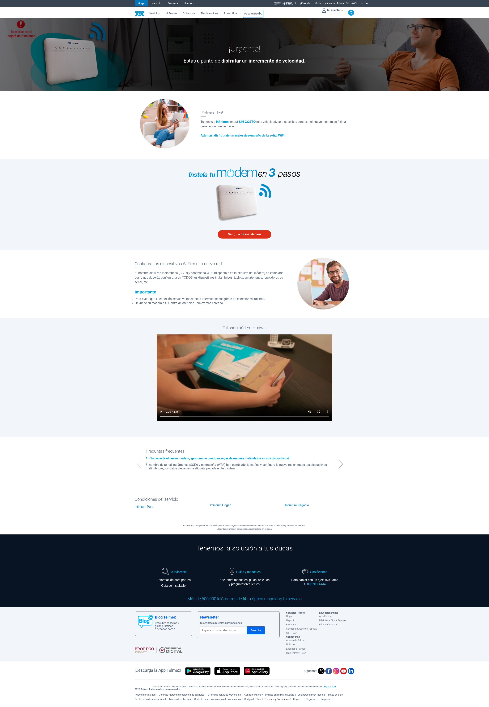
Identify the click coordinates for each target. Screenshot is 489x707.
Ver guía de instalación (244, 234)
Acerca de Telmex (296, 640)
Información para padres (174, 580)
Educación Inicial (328, 624)
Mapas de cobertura (180, 699)
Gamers (189, 3)
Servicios (154, 13)
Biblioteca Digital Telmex (332, 620)
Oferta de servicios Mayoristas (224, 694)
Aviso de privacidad (145, 694)
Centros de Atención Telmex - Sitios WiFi (336, 3)
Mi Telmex (171, 13)
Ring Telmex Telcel (296, 653)
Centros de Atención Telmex (301, 628)
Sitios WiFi (292, 633)
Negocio (156, 3)
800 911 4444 (316, 584)
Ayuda (306, 3)
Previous (139, 464)
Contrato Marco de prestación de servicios (181, 694)
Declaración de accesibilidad (150, 699)
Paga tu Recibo (253, 13)
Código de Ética (252, 699)
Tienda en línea (209, 13)
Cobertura (189, 13)
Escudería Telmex (295, 648)
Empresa (173, 3)
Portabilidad (231, 13)
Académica (325, 616)
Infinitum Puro (144, 506)
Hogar (141, 3)
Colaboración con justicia (311, 694)
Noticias (290, 644)
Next (341, 464)
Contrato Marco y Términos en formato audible (269, 694)
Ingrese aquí (330, 686)
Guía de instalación (174, 585)
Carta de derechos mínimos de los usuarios (217, 699)
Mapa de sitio (335, 694)
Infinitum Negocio (297, 505)
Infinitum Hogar (220, 505)
